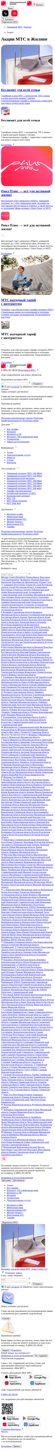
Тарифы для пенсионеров (19, 491)
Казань (42, 582)
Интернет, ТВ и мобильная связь (22, 437)
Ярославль (45, 577)
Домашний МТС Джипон (19, 27)
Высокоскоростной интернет (21, 478)
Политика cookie (30, 420)
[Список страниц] (14, 13)
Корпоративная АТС (17, 519)
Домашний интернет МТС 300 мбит (24, 486)
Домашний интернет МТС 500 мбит (24, 488)
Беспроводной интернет (18, 496)
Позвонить (16, 1350)
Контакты (9, 19)
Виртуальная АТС (15, 524)
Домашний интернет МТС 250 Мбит (24, 483)
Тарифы (11, 526)
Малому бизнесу (15, 521)
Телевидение (13, 439)
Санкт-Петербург (17, 577)
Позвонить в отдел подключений (17, 1178)
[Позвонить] (5, 13)
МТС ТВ (11, 498)
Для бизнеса (18, 1180)
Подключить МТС (9, 1223)
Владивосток (18, 582)
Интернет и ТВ (14, 434)
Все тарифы (12, 429)
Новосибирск (32, 577)
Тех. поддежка (41, 1356)
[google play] (38, 1379)
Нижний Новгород (40, 580)
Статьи (10, 460)
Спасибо (5, 1318)
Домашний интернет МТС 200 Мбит (24, 481)
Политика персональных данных (17, 418)
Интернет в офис (15, 514)
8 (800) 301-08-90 (9, 1394)
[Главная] (16, 5)
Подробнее (6, 145)
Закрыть (5, 1350)
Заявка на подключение (18, 442)
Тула (3, 580)
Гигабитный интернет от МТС (21, 493)
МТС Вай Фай (14, 503)
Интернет (11, 432)
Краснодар (6, 582)
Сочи (48, 582)
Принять (16, 1446)
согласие (15, 387)
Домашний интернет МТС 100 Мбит (24, 473)
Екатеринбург (12, 580)
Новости (11, 457)
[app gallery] (13, 1385)
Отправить (37, 384)
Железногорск (32, 582)
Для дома (6, 1180)
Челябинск (25, 580)
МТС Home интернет (17, 501)
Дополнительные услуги (19, 455)
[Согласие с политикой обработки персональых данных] (3, 387)
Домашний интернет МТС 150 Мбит (24, 476)
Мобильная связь (15, 516)
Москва (4, 577)
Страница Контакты (11, 1429)
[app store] (13, 1379)
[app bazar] (38, 1385)
